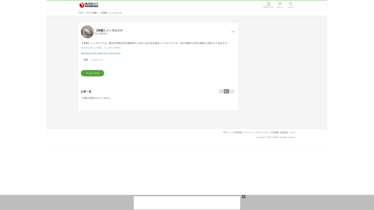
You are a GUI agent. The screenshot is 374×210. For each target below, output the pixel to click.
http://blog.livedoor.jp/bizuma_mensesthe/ (100, 53)
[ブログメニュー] (233, 31)
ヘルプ (292, 132)
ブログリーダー (262, 132)
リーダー (268, 7)
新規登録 (238, 132)
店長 (85, 59)
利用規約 (284, 132)
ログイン (280, 7)
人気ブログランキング (88, 4)
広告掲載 (275, 132)
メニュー (290, 7)
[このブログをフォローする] (92, 73)
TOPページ (228, 132)
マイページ (249, 132)
